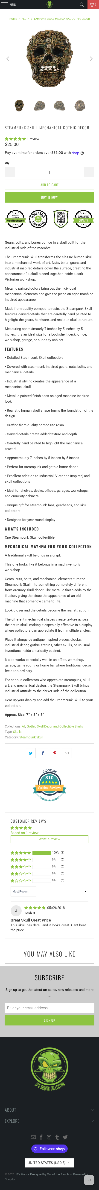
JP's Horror (22, 1174)
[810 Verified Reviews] (49, 804)
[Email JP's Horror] (33, 1137)
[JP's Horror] (49, 4)
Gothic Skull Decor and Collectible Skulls (55, 726)
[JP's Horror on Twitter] (65, 1137)
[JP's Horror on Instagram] (49, 1137)
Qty (7, 163)
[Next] (90, 59)
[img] (35, 908)
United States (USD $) (47, 1163)
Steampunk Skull (31, 737)
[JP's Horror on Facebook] (41, 1137)
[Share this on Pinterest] (55, 753)
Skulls (17, 732)
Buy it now (49, 197)
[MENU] (2, 4)
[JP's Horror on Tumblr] (57, 1137)
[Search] (82, 4)
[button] (16, 139)
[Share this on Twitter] (31, 753)
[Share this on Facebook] (43, 753)
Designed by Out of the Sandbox (51, 1174)
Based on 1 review (24, 833)
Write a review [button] (49, 839)
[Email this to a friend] (67, 753)
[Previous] (8, 59)
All (23, 726)
